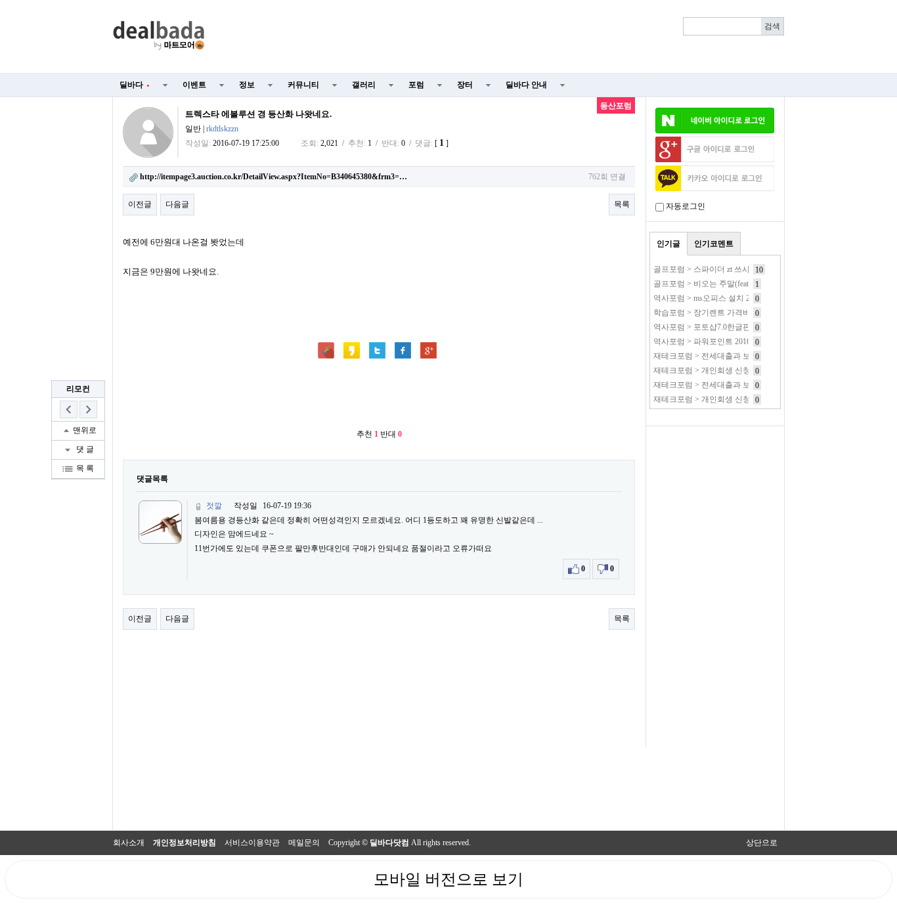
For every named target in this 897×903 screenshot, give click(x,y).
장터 (465, 84)
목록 (622, 204)
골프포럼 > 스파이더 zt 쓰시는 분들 (714, 269)
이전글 (140, 204)
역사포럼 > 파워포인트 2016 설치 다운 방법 (728, 341)
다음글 (177, 204)
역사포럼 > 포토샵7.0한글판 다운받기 (718, 327)
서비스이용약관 (252, 842)
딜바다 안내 (526, 84)
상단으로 (761, 842)
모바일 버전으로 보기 (448, 879)
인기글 (668, 243)
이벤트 (194, 84)
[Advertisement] (502, 36)
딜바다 (135, 84)
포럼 (416, 84)
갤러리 (364, 84)
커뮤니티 (303, 84)
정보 (247, 84)
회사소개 (128, 842)
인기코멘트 (713, 243)
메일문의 (304, 842)
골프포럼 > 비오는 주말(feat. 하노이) (716, 283)
